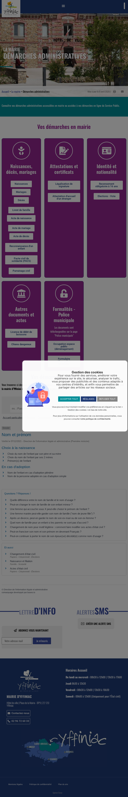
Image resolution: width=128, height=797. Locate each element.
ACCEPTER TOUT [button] (69, 399)
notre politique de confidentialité (95, 419)
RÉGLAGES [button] (88, 399)
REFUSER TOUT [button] (107, 399)
